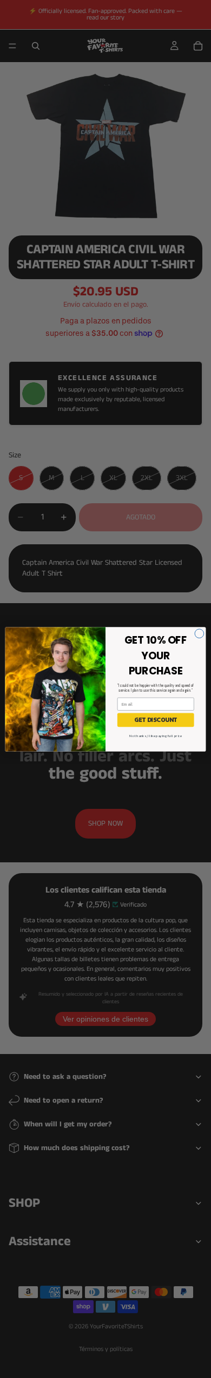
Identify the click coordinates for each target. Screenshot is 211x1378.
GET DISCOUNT (155, 719)
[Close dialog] (199, 633)
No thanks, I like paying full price (155, 735)
